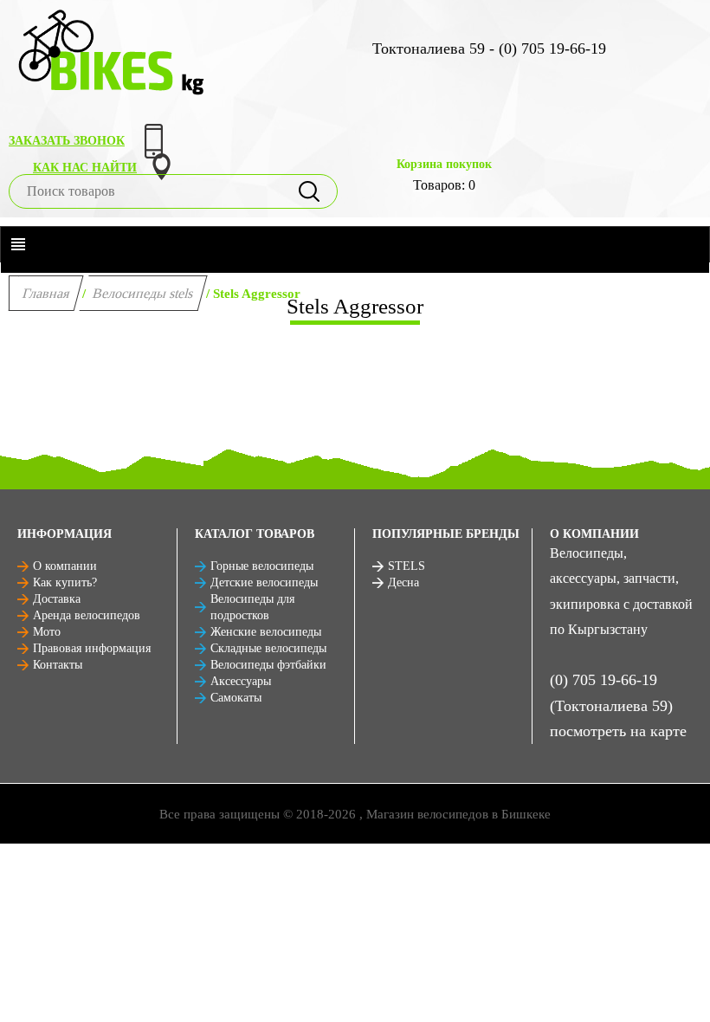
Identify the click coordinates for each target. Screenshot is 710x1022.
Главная (46, 293)
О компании (65, 566)
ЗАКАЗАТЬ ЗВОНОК (67, 140)
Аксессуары (240, 681)
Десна (403, 582)
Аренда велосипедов (86, 615)
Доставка (57, 598)
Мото (47, 631)
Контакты (57, 664)
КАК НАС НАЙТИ (85, 167)
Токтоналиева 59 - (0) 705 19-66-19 (489, 48)
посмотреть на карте (618, 731)
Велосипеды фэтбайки (268, 664)
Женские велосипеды (265, 631)
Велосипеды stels (143, 293)
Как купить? (65, 582)
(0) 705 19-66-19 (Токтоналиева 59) (611, 692)
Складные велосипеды (268, 648)
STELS (406, 566)
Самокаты (235, 697)
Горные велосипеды (261, 566)
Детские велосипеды (264, 582)
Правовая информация (92, 648)
